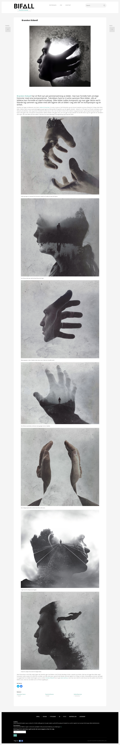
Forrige (7, 25)
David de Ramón (49, 694)
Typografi (53, 716)
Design (45, 716)
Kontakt (68, 5)
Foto (64, 716)
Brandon (48, 678)
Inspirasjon (52, 5)
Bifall (38, 716)
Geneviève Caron (21, 694)
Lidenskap (82, 716)
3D (59, 716)
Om (61, 5)
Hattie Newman (78, 694)
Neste (110, 25)
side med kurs (64, 678)
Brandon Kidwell (24, 96)
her (61, 726)
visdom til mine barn (44, 107)
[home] (24, 7)
